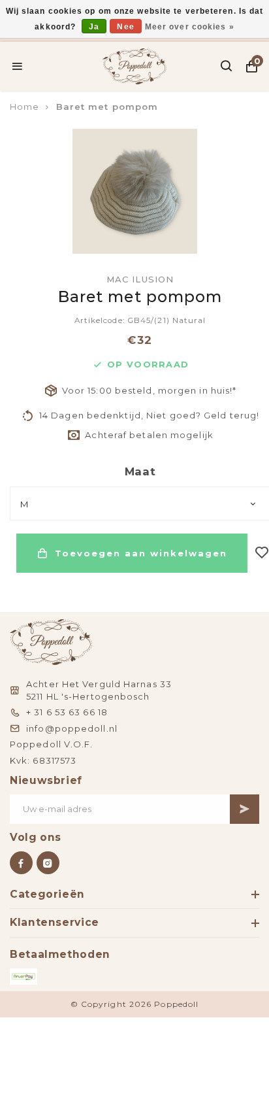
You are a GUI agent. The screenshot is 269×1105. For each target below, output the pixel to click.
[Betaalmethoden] (23, 976)
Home (24, 106)
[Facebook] (21, 862)
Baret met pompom (107, 106)
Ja (94, 26)
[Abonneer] (244, 809)
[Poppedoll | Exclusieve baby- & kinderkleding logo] (135, 65)
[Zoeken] (226, 66)
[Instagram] (48, 862)
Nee (125, 26)
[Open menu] (17, 66)
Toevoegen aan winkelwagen (141, 553)
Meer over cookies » (189, 26)
